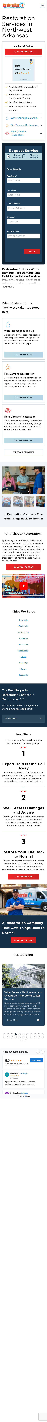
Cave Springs (23, 632)
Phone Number (13, 231)
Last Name (12, 190)
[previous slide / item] (3, 487)
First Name (12, 176)
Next (32, 251)
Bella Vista (23, 620)
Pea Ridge (23, 663)
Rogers (23, 669)
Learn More (22, 355)
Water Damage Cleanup (24, 118)
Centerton (23, 638)
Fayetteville (23, 651)
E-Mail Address (13, 204)
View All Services (23, 452)
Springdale (23, 675)
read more (8, 287)
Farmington (23, 644)
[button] (6, 501)
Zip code (11, 217)
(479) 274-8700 (25, 52)
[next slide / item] (43, 487)
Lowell (23, 657)
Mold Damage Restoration (18, 133)
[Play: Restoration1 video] (23, 586)
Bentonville (23, 626)
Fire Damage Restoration (24, 125)
